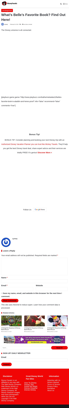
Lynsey (6, 24)
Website (39, 285)
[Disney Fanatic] (9, 4)
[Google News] (40, 209)
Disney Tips (29, 385)
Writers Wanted (53, 382)
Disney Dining (30, 390)
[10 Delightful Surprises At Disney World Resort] (11, 321)
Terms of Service (53, 384)
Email (4, 285)
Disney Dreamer (30, 388)
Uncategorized (7, 10)
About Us (50, 390)
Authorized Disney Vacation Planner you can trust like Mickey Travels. (29, 144)
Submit (6, 364)
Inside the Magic (31, 386)
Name (4, 278)
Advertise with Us (53, 380)
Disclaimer (51, 388)
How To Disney (30, 383)
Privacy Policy (52, 386)
